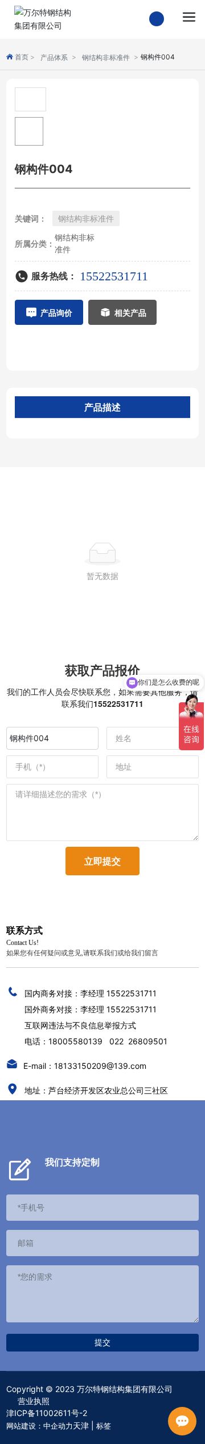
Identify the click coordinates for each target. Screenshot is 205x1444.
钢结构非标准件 (106, 57)
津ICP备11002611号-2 (46, 1413)
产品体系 (54, 57)
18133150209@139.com (100, 1066)
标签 (103, 1425)
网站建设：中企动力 (39, 1425)
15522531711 (114, 276)
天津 (81, 1425)
